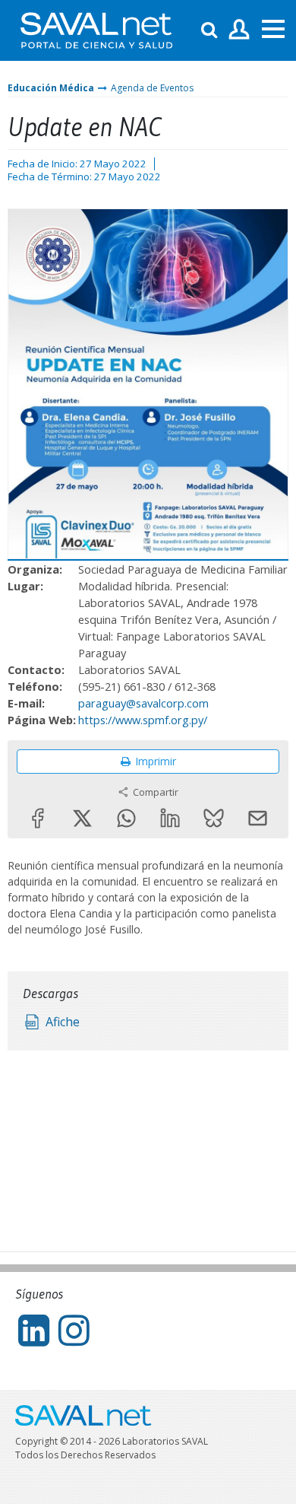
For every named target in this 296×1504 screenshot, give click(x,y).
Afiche (63, 1021)
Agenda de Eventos (152, 87)
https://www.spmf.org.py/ (142, 719)
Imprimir (155, 761)
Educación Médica (51, 87)
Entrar (239, 30)
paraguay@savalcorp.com (143, 703)
